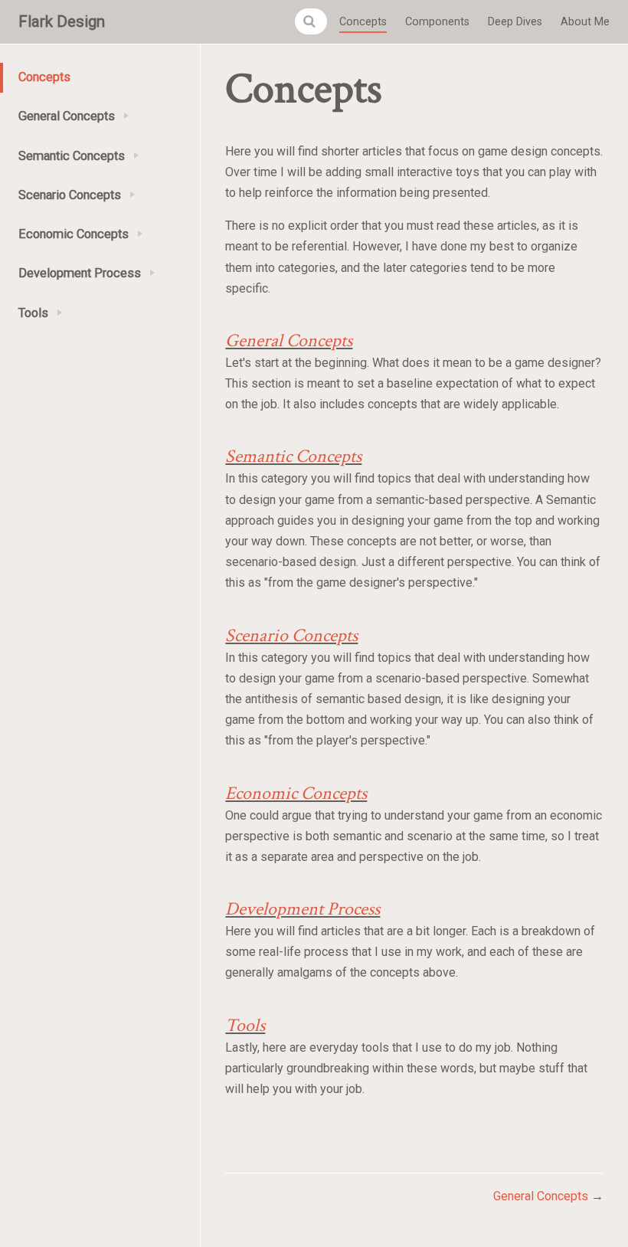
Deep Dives (515, 21)
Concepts (363, 21)
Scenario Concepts (291, 635)
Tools (245, 1025)
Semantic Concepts (293, 456)
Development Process (302, 909)
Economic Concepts (296, 793)
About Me (585, 21)
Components (437, 21)
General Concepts (288, 340)
